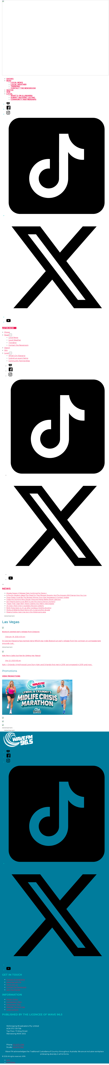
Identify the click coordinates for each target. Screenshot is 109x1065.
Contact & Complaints (15, 980)
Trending (15, 86)
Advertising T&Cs (13, 1005)
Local (9, 94)
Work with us (12, 985)
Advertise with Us (13, 982)
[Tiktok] (56, 216)
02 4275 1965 (18, 1047)
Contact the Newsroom (23, 88)
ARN (8, 1060)
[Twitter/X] (56, 317)
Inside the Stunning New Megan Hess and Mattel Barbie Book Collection (33, 599)
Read (8, 81)
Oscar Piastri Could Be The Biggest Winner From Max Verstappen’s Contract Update (37, 597)
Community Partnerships (23, 99)
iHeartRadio (10, 1062)
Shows (10, 79)
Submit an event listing (23, 98)
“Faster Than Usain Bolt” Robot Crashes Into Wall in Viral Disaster (30, 604)
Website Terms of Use (15, 1007)
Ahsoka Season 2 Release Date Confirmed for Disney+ (26, 593)
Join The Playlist (13, 990)
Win (8, 92)
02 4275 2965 (18, 1045)
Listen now (8, 328)
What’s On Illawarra (21, 96)
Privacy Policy (12, 999)
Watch (9, 90)
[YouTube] (8, 322)
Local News (17, 82)
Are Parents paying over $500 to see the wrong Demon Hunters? (30, 602)
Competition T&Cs (14, 1002)
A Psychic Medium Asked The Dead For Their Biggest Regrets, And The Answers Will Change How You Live (46, 595)
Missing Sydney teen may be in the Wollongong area (26, 612)
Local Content (12, 1010)
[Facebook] (8, 109)
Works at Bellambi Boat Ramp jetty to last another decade (28, 610)
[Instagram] (8, 114)
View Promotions (11, 676)
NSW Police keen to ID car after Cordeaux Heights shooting (28, 608)
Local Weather (18, 84)
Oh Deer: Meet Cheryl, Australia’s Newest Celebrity (25, 606)
